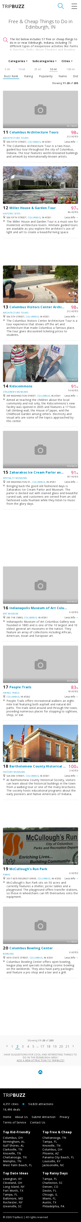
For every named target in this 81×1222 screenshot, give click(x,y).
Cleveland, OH (12, 1183)
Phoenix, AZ (50, 1153)
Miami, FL (49, 1198)
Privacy (64, 1117)
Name (63, 76)
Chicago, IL (50, 1194)
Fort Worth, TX (13, 1190)
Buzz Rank (11, 76)
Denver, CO (50, 1186)
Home (7, 1117)
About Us (21, 1117)
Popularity (46, 76)
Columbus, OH (13, 1138)
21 (67, 1046)
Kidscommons (20, 386)
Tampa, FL (49, 1141)
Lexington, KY (12, 1179)
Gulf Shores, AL (13, 1145)
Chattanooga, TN (15, 1157)
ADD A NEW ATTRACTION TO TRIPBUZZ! (40, 1060)
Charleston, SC (52, 1183)
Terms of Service (14, 1122)
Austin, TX (49, 1202)
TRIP (13, 6)
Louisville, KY (51, 1161)
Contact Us (37, 1122)
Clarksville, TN (12, 1149)
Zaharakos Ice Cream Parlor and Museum (43, 472)
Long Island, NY (14, 1186)
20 (61, 1046)
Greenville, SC (12, 1206)
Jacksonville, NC (53, 1165)
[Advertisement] (40, 252)
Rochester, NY (13, 1202)
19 (55, 1046)
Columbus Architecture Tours (34, 132)
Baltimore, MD (13, 1198)
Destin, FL (49, 1190)
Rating (28, 76)
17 (42, 1046)
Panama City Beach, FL (58, 1157)
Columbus (34, 141)
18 (48, 1046)
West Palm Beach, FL (17, 1165)
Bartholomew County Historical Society (42, 766)
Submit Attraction (44, 1117)
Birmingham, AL (14, 1141)
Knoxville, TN (12, 1153)
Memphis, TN (12, 1161)
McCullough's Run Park (28, 869)
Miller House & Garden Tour (32, 208)
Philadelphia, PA (53, 1206)
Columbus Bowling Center (31, 948)
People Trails (20, 687)
